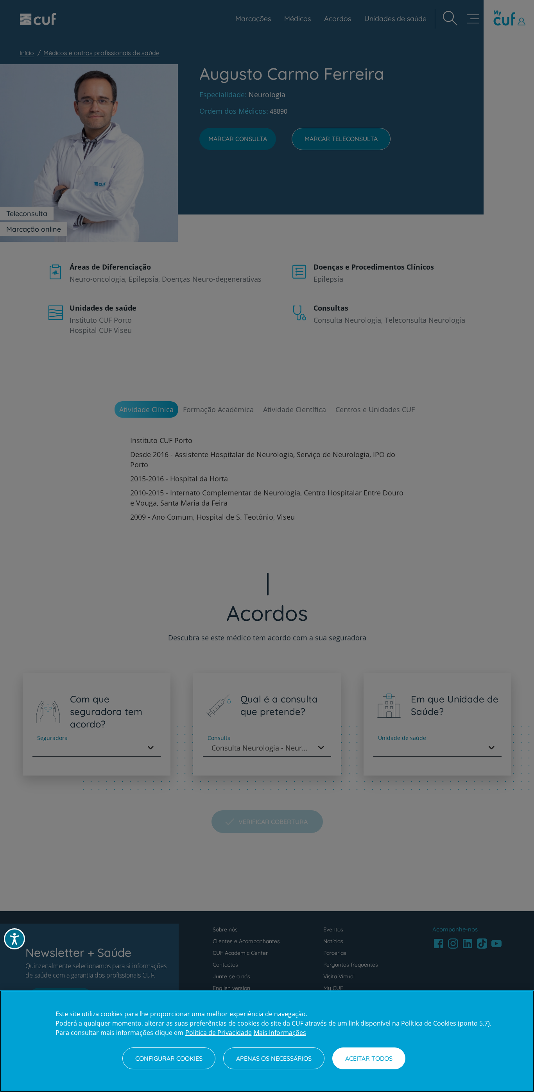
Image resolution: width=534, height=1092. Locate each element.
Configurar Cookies (168, 1058)
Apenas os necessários (274, 1058)
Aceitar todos (368, 1058)
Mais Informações (280, 1032)
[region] (267, 1041)
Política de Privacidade (218, 1032)
